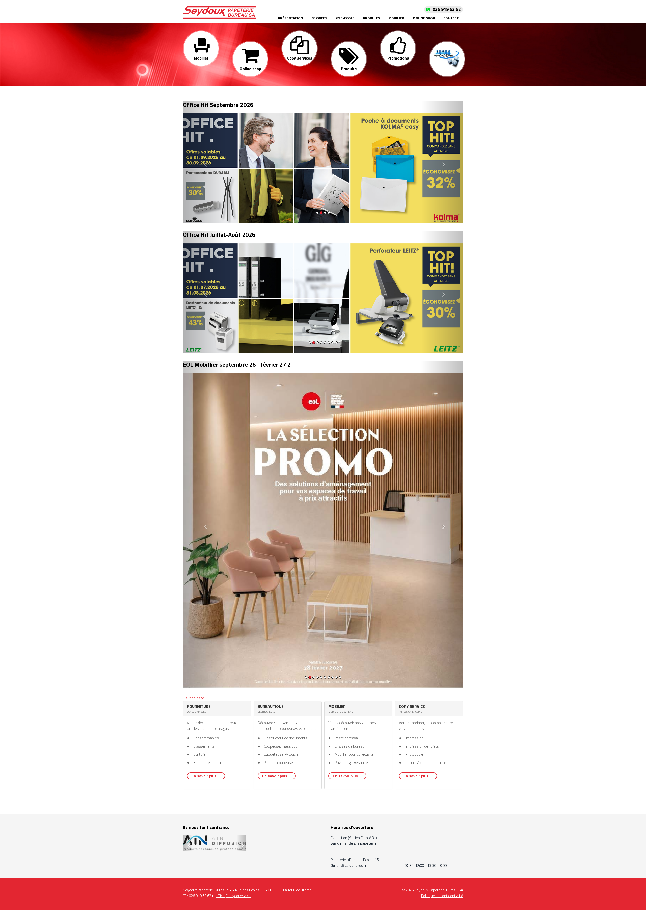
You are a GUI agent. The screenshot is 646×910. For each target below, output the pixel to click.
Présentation (290, 18)
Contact (451, 18)
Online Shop (424, 18)
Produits (371, 18)
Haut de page (193, 581)
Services (319, 18)
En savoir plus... (206, 659)
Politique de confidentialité (442, 780)
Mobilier (396, 18)
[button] (204, 162)
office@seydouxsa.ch (233, 780)
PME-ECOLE (345, 18)
